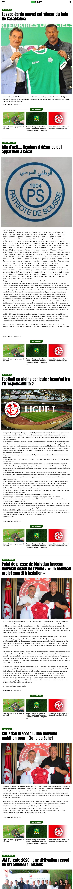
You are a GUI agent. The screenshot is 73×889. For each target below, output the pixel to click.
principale (17, 104)
